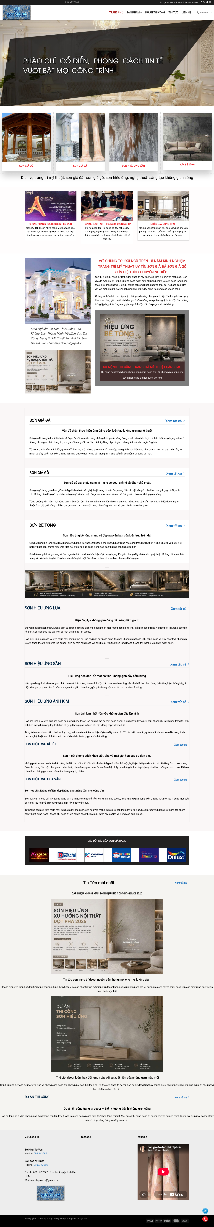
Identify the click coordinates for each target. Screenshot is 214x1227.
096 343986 (40, 1153)
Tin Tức (173, 12)
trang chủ (116, 12)
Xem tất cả (173, 421)
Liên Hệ (186, 12)
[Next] (206, 63)
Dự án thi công (155, 12)
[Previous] (8, 63)
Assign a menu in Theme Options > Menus (179, 2)
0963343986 (41, 1164)
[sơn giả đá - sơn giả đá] (19, 12)
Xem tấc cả (178, 664)
